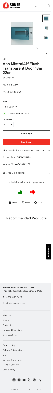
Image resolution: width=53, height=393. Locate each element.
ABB (5, 59)
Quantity (8, 120)
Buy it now (26, 142)
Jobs (5, 355)
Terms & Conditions (11, 364)
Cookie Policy (9, 369)
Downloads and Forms (12, 359)
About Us (7, 315)
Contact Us (7, 325)
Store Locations (10, 334)
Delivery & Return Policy (14, 350)
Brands (6, 320)
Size (5, 101)
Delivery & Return (14, 173)
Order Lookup (9, 345)
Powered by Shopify (35, 390)
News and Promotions (13, 330)
